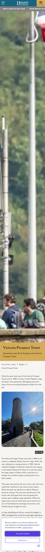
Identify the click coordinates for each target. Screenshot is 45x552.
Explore (21, 364)
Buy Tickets (40, 4)
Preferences (22, 540)
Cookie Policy (27, 527)
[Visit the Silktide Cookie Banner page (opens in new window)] (38, 546)
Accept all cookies (22, 534)
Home (14, 364)
